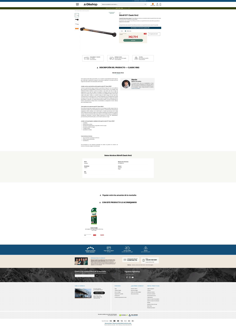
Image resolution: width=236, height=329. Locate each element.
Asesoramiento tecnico (151, 295)
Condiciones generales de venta (120, 297)
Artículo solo (129, 31)
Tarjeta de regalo (118, 290)
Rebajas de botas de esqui (152, 304)
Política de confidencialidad (136, 292)
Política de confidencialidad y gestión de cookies (121, 323)
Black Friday (149, 306)
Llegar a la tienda (99, 292)
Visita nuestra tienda (134, 293)
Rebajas (148, 302)
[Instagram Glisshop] (130, 277)
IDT (120, 13)
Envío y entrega (117, 292)
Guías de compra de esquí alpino (153, 299)
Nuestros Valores (134, 288)
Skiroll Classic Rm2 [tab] (118, 73)
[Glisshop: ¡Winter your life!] (90, 4)
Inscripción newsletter (151, 293)
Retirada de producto (151, 307)
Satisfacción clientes (151, 292)
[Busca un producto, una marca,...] (145, 4)
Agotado (133, 40)
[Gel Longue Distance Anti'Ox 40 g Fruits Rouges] (94, 216)
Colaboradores (150, 297)
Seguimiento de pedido (119, 293)
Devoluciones (117, 295)
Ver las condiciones (93, 59)
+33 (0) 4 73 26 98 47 (135, 88)
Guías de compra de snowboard (153, 300)
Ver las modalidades (118, 59)
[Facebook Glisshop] (127, 277)
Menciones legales (134, 290)
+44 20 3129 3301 (151, 260)
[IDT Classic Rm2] (98, 32)
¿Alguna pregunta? (150, 288)
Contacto (149, 290)
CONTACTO (132, 260)
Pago (116, 288)
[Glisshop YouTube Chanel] (132, 277)
